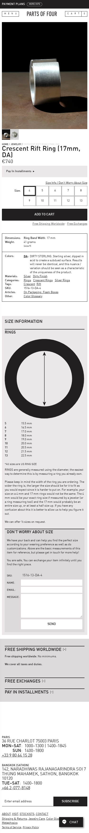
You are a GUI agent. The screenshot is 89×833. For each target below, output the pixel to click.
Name (10, 583)
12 (68, 200)
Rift (39, 284)
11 (55, 200)
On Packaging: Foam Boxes (41, 292)
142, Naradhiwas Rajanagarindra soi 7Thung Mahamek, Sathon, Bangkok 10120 (44, 774)
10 (42, 200)
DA (26, 256)
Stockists (27, 814)
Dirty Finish (40, 276)
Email (11, 590)
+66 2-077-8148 (16, 788)
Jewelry (16, 144)
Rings (27, 280)
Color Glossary (33, 296)
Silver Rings (62, 280)
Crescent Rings (43, 280)
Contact (42, 814)
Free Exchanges (77, 224)
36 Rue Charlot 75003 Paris (30, 741)
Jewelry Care (36, 819)
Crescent (29, 284)
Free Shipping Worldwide (49, 224)
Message (13, 597)
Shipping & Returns (14, 819)
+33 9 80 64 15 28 (17, 755)
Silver (27, 276)
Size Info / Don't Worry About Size (66, 183)
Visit (15, 814)
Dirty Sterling (41, 256)
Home (5, 144)
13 (81, 200)
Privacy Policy (31, 827)
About (6, 814)
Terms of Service (11, 827)
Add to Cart (44, 214)
